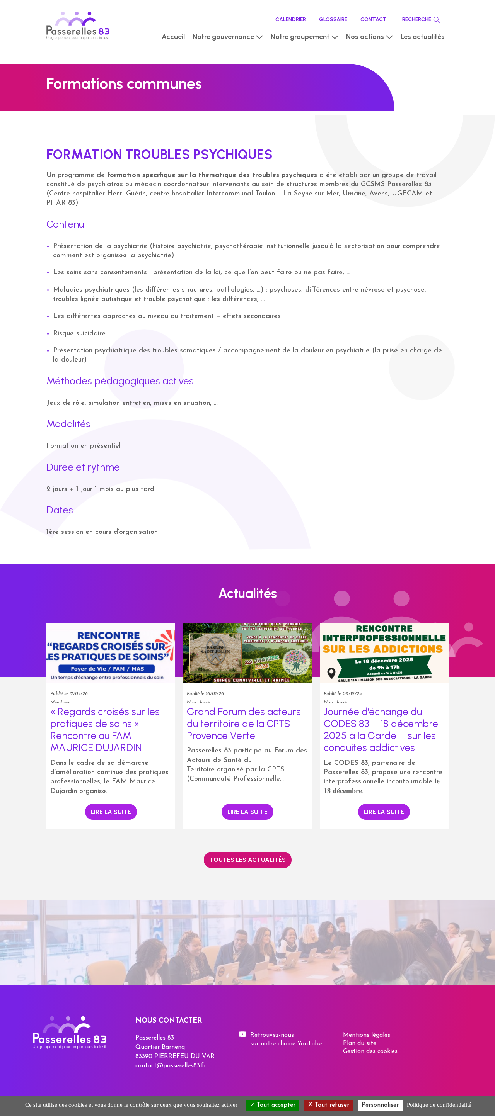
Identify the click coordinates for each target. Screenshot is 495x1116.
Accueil (173, 36)
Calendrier (290, 19)
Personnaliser (380, 1105)
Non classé (198, 702)
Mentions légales (366, 1035)
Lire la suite (111, 811)
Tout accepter (275, 1105)
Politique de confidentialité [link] (439, 1105)
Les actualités (423, 36)
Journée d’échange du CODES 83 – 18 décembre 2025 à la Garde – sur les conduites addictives (381, 729)
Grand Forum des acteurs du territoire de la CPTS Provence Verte (244, 723)
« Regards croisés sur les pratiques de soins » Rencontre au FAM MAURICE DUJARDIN (105, 729)
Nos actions (365, 36)
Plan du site (359, 1043)
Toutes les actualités (248, 859)
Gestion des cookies (370, 1051)
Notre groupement (300, 36)
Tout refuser (331, 1105)
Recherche (416, 19)
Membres (60, 702)
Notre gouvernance (223, 36)
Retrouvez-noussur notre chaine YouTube (286, 1039)
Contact (373, 19)
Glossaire (333, 19)
